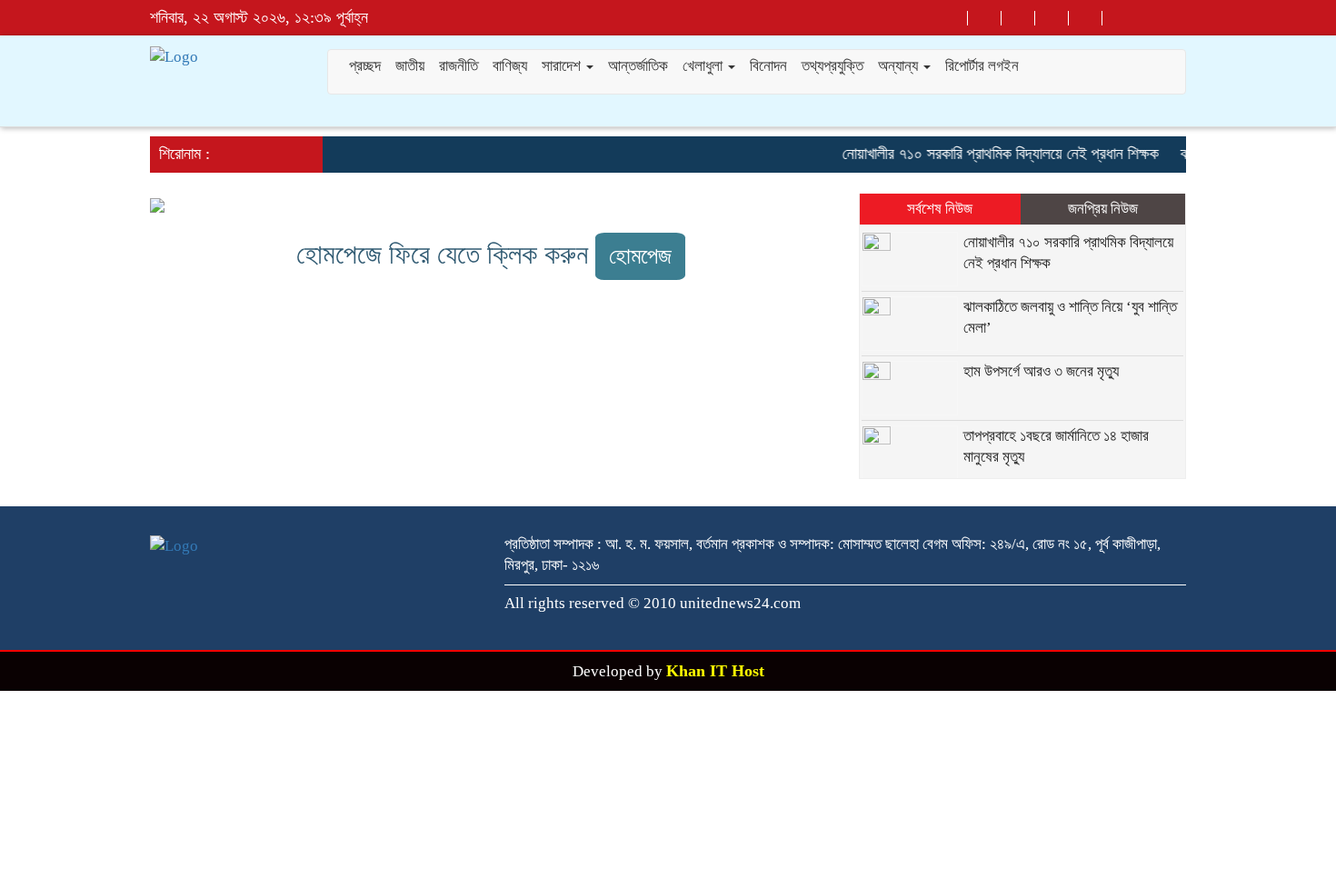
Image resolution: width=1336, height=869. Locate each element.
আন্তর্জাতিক (638, 66)
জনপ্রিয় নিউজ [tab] (1103, 208)
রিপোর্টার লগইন (982, 66)
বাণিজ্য (510, 66)
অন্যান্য (900, 66)
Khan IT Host (715, 671)
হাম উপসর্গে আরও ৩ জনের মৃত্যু (1041, 371)
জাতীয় (409, 66)
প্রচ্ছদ (365, 66)
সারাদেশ (563, 66)
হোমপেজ (640, 256)
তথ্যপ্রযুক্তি (832, 66)
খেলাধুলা (704, 66)
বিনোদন (768, 66)
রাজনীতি (458, 66)
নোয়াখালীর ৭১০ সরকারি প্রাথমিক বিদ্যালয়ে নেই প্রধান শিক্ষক (992, 154)
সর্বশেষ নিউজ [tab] (939, 208)
